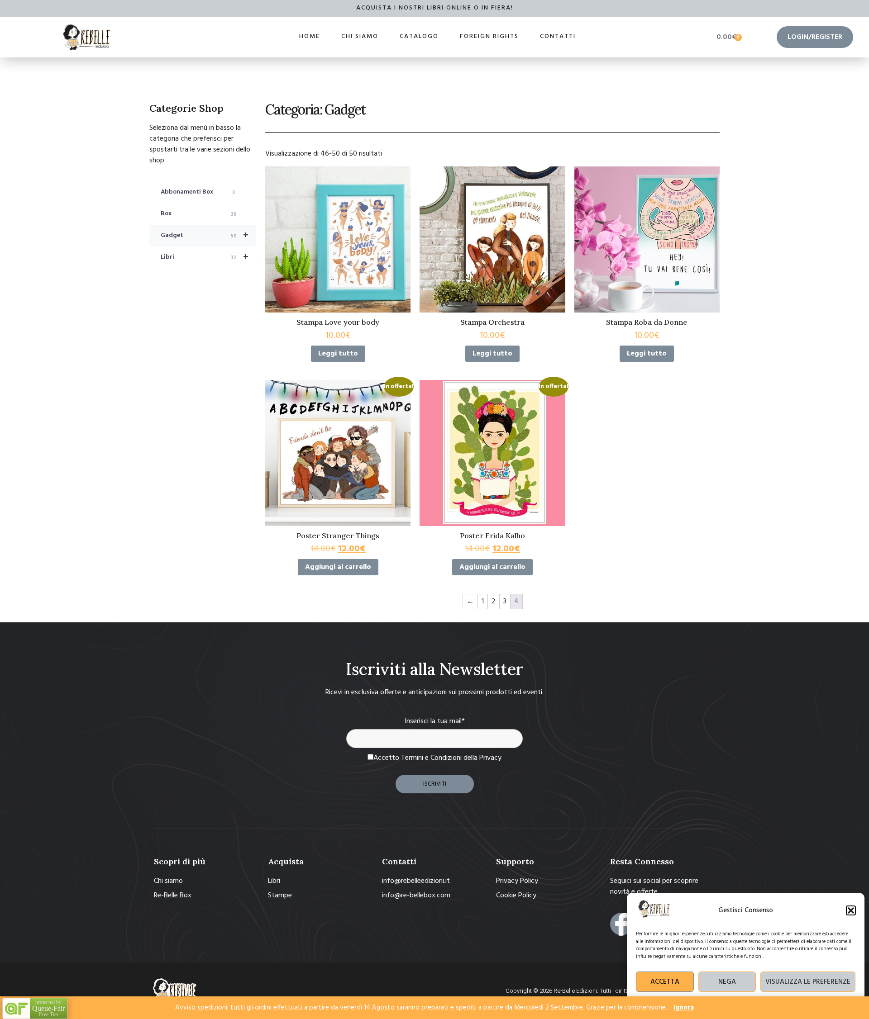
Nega (727, 981)
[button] (850, 910)
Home (309, 36)
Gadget (204, 235)
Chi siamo (359, 36)
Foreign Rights (489, 36)
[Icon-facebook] (621, 924)
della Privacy (482, 758)
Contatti (558, 36)
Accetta (664, 981)
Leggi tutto (338, 354)
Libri (204, 257)
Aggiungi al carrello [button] (338, 567)
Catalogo (419, 36)
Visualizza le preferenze (807, 981)
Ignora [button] (683, 1007)
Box (199, 214)
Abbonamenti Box (198, 192)
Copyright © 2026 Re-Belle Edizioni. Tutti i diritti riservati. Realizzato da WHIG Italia (613, 990)
